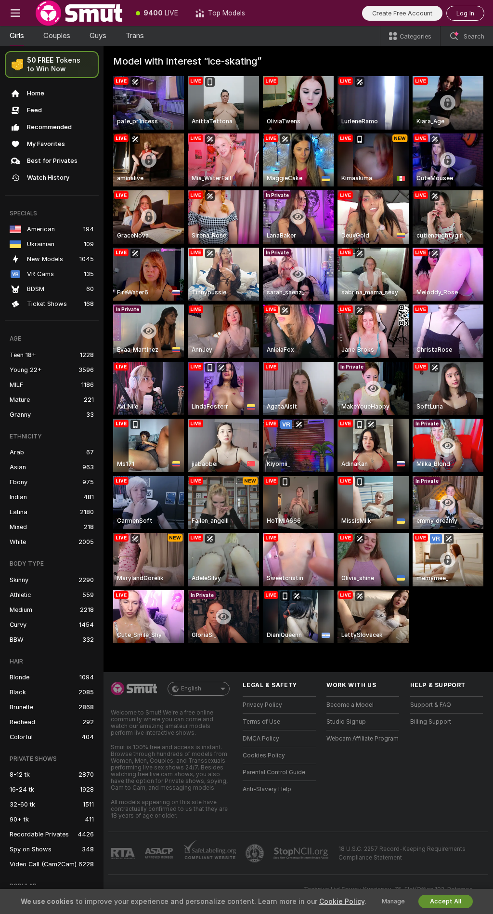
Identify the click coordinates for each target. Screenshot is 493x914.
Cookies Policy (264, 755)
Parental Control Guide (274, 772)
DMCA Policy (261, 738)
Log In (465, 13)
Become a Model (350, 705)
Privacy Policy (262, 705)
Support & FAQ (430, 705)
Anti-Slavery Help (267, 789)
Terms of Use (261, 721)
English (191, 688)
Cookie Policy (341, 901)
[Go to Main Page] (79, 13)
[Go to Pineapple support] (256, 853)
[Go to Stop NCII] (301, 853)
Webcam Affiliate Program (362, 738)
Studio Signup (346, 721)
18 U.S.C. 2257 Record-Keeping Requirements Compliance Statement (402, 853)
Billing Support (430, 721)
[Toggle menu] (15, 13)
